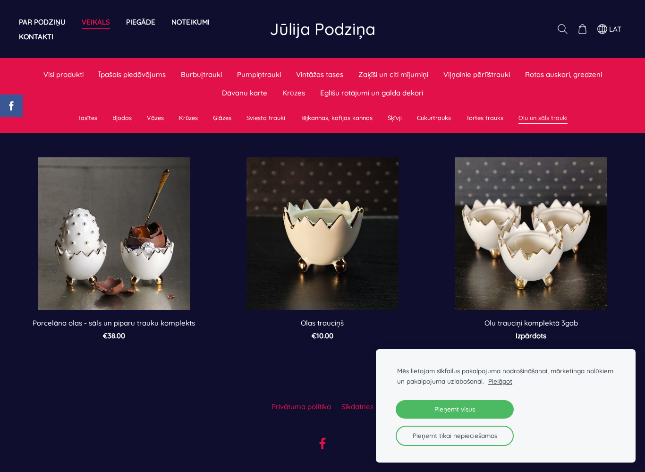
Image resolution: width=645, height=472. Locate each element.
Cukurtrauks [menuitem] (434, 117)
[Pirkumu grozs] (582, 29)
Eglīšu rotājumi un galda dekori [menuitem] (371, 92)
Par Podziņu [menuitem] (42, 21)
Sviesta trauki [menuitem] (265, 117)
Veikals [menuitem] (96, 21)
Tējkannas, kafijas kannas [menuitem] (336, 117)
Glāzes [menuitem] (222, 117)
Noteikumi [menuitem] (190, 21)
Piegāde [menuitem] (140, 21)
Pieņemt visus (454, 409)
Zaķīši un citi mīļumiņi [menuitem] (393, 74)
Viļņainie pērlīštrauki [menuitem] (476, 74)
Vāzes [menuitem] (155, 117)
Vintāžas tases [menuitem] (319, 74)
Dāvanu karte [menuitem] (244, 92)
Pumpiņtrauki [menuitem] (259, 74)
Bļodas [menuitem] (122, 117)
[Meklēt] (562, 29)
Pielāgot (500, 381)
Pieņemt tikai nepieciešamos (455, 435)
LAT (614, 29)
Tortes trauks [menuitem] (484, 117)
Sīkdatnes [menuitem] (357, 406)
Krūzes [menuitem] (293, 92)
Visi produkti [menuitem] (63, 74)
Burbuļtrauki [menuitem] (201, 74)
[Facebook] (322, 444)
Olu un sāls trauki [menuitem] (543, 117)
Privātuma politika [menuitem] (301, 406)
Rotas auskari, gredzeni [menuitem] (563, 74)
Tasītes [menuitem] (87, 117)
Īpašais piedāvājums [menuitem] (132, 74)
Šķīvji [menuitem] (395, 117)
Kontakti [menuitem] (36, 36)
